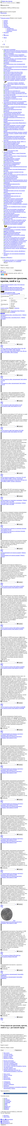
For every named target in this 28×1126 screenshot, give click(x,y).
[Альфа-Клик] (7, 1101)
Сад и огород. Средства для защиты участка (15, 220)
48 (12, 312)
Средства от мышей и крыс (10, 116)
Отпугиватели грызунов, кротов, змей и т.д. (15, 141)
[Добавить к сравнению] (2, 345)
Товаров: (3, 309)
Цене (18, 310)
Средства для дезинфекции (10, 176)
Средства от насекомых (10, 49)
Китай (12, 305)
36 (10, 312)
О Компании (7, 27)
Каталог (6, 22)
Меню (5, 37)
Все (14, 312)
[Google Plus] (6, 274)
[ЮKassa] (6, 1109)
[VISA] (6, 1105)
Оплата (5, 24)
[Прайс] (4, 313)
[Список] (3, 313)
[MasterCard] (7, 1106)
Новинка (13, 300)
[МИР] (5, 1103)
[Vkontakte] (4, 1093)
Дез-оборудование (8, 152)
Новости (6, 23)
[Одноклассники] (5, 274)
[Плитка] (1, 313)
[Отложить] (2, 347)
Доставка (6, 26)
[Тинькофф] (7, 1102)
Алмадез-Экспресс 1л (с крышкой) (12, 261)
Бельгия (13, 306)
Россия (12, 303)
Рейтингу (22, 310)
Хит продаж (14, 301)
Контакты (6, 32)
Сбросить (16, 308)
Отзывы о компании (12, 30)
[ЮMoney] (6, 1107)
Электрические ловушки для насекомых (14, 102)
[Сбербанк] (7, 1099)
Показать (11, 308)
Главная (6, 20)
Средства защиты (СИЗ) (10, 165)
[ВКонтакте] (1, 274)
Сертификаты (10, 28)
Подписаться (18, 270)
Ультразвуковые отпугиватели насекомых (14, 114)
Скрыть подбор (4, 308)
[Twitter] (3, 274)
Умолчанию (14, 310)
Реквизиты (9, 31)
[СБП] (5, 1098)
